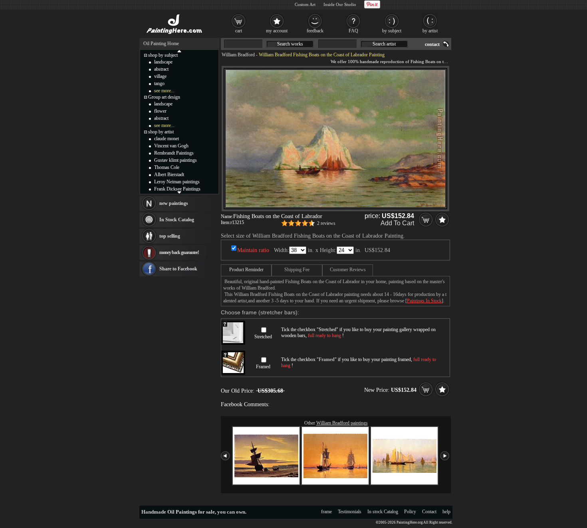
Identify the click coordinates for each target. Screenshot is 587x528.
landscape (163, 62)
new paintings (173, 203)
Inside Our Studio (339, 4)
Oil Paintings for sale (191, 512)
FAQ (353, 31)
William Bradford (238, 55)
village (160, 76)
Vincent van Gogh (171, 146)
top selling (169, 236)
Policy (410, 511)
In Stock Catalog (176, 219)
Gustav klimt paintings (175, 160)
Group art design (164, 97)
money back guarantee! (179, 252)
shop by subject (163, 55)
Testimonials (349, 511)
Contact (429, 511)
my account (277, 31)
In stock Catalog (382, 511)
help (446, 511)
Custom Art (305, 4)
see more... (164, 90)
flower (160, 111)
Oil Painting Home (161, 43)
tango (159, 83)
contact (432, 44)
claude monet (166, 138)
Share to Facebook (178, 269)
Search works (290, 44)
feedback (315, 31)
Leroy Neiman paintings (177, 182)
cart (238, 31)
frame (326, 511)
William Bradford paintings (342, 423)
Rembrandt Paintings (174, 153)
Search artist (384, 44)
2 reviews (326, 223)
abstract (161, 69)
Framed (263, 366)
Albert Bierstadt (169, 174)
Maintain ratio (253, 250)
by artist (430, 31)
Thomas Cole (166, 167)
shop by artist (161, 132)
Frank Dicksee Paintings (177, 189)
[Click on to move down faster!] (179, 192)
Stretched (263, 336)
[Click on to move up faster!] (179, 51)
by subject (391, 31)
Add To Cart (397, 223)
